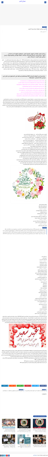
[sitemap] (9, 455)
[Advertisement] (24, 15)
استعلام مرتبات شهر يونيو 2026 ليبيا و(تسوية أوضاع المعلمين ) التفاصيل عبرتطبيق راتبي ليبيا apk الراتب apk (25, 229)
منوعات (43, 394)
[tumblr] (1, 455)
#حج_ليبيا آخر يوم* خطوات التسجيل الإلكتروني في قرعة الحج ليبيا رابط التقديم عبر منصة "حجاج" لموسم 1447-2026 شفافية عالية (23, 233)
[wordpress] (3, 455)
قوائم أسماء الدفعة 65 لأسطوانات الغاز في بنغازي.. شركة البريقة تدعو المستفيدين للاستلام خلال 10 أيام (39, 445)
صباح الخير (22, 1)
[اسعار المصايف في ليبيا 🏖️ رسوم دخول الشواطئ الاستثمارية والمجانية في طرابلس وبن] (8, 423)
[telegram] (5, 455)
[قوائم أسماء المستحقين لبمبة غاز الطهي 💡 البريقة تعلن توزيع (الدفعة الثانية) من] (24, 439)
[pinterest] (7, 455)
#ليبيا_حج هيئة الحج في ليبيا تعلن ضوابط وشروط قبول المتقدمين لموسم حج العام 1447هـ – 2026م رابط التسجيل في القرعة (23, 232)
